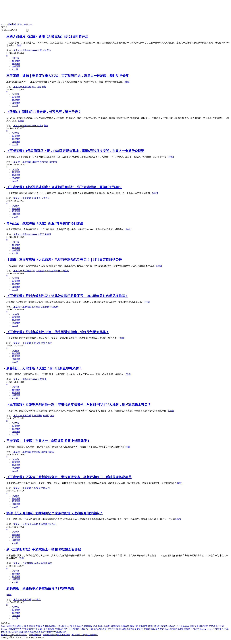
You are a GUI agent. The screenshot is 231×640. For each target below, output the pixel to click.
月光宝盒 (64, 270)
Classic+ (4, 629)
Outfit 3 (4, 626)
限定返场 (53, 162)
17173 (3, 24)
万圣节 (35, 488)
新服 (46, 125)
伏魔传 (25, 524)
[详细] (19, 45)
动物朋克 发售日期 (148, 626)
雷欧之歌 (134, 626)
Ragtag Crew (205, 629)
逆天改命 (52, 524)
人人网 (15, 69)
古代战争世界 (15, 629)
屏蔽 (44, 87)
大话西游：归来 (43, 270)
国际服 (44, 452)
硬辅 (34, 198)
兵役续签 (111, 629)
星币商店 (44, 162)
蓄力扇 (147, 629)
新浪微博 (16, 61)
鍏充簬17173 (7, 634)
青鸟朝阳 (46, 234)
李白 (38, 599)
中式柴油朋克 (28, 629)
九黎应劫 (46, 50)
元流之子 (45, 198)
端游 (24, 50)
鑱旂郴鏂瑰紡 (63, 634)
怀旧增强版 (74, 629)
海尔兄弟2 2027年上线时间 (211, 626)
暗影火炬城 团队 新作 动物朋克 (23, 626)
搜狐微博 (16, 66)
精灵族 (51, 452)
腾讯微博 (16, 63)
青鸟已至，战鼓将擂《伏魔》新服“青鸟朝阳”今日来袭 (44, 223)
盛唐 (50, 563)
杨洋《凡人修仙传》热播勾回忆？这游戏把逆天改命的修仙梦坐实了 (54, 513)
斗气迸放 (195, 629)
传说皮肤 (54, 307)
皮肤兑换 (45, 307)
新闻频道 (12, 24)
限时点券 (36, 307)
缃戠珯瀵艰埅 (91, 634)
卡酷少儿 (194, 626)
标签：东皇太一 (24, 24)
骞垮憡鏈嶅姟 (35, 634)
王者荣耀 (26, 87)
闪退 (39, 87)
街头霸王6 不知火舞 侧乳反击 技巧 (52, 629)
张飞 (38, 198)
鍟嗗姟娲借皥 (49, 634)
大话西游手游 (28, 270)
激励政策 (102, 629)
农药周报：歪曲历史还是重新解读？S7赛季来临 (40, 588)
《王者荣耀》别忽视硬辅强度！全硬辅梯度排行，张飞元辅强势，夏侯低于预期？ (64, 187)
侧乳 (95, 629)
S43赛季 (35, 162)
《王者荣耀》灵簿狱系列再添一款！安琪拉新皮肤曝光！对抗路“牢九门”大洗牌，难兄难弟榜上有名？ (78, 404)
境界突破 (42, 524)
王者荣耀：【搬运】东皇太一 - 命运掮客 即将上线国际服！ (48, 441)
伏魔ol (40, 125)
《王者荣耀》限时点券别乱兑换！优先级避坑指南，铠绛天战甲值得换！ (57, 332)
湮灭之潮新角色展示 (47, 626)
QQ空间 (15, 58)
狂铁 (52, 415)
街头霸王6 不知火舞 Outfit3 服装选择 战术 (77, 626)
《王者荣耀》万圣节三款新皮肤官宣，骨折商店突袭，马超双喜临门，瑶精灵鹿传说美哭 (69, 477)
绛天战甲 (47, 343)
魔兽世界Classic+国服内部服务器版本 (172, 629)
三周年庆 (55, 270)
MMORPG (32, 50)
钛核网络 (125, 626)
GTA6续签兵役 (219, 629)
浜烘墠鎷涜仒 (20, 634)
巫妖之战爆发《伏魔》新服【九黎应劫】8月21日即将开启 (47, 36)
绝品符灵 (42, 563)
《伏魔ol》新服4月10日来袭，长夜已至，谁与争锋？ (43, 111)
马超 (47, 488)
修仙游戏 (33, 524)
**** (34, 599)
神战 (36, 563)
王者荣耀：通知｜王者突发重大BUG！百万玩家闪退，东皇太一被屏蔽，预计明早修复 (67, 75)
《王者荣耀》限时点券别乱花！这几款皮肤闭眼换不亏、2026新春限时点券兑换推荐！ (67, 296)
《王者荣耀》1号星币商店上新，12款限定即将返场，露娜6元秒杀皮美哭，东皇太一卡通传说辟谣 (75, 151)
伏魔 (39, 50)
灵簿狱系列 (37, 415)
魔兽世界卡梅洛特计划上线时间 (51, 632)
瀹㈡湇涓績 (78, 634)
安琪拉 (46, 415)
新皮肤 (41, 488)
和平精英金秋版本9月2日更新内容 (173, 626)
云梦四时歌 (27, 563)
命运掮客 (36, 452)
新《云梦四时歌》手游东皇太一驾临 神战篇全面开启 (43, 549)
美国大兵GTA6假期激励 (109, 626)
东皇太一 (17, 50)
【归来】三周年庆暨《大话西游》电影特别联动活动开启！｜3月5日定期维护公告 (64, 259)
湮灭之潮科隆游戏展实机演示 (22, 632)
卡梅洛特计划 (86, 629)
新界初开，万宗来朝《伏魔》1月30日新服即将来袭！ (44, 368)
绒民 (153, 629)
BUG (34, 87)
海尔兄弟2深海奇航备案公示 (129, 629)
